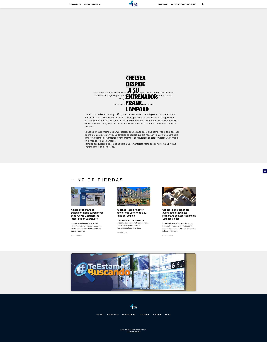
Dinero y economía (92, 4)
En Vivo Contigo (129, 314)
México (168, 314)
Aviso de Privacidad (133, 331)
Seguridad (144, 314)
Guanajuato (75, 4)
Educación (163, 4)
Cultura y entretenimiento (183, 4)
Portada (100, 314)
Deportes (157, 314)
